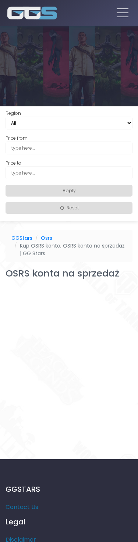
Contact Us (22, 507)
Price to (13, 163)
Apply (69, 190)
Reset (72, 208)
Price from (17, 138)
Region (13, 113)
